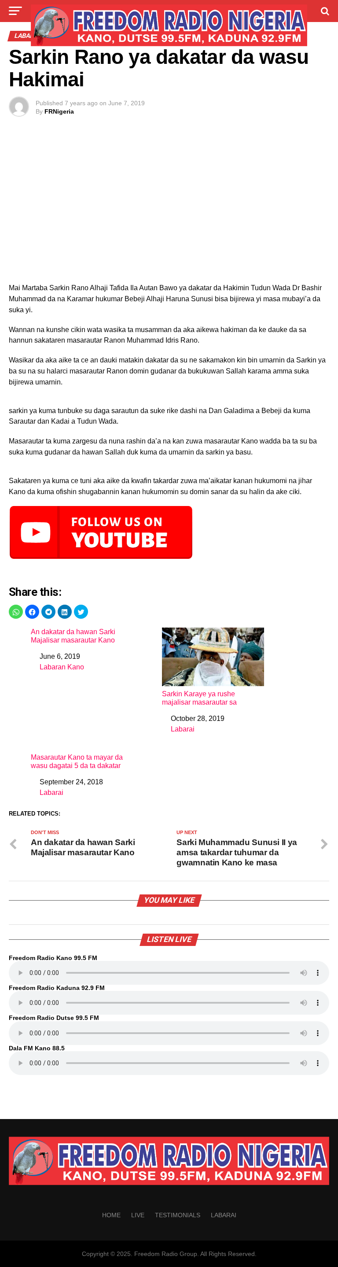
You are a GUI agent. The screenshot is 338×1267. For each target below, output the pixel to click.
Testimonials (177, 1215)
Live (137, 1215)
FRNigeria (59, 111)
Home (111, 1215)
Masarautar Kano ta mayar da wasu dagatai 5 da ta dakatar (77, 761)
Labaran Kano (62, 667)
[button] (16, 612)
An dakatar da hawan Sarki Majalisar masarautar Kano (73, 636)
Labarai (183, 729)
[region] (169, 209)
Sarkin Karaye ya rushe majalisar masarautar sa (199, 698)
